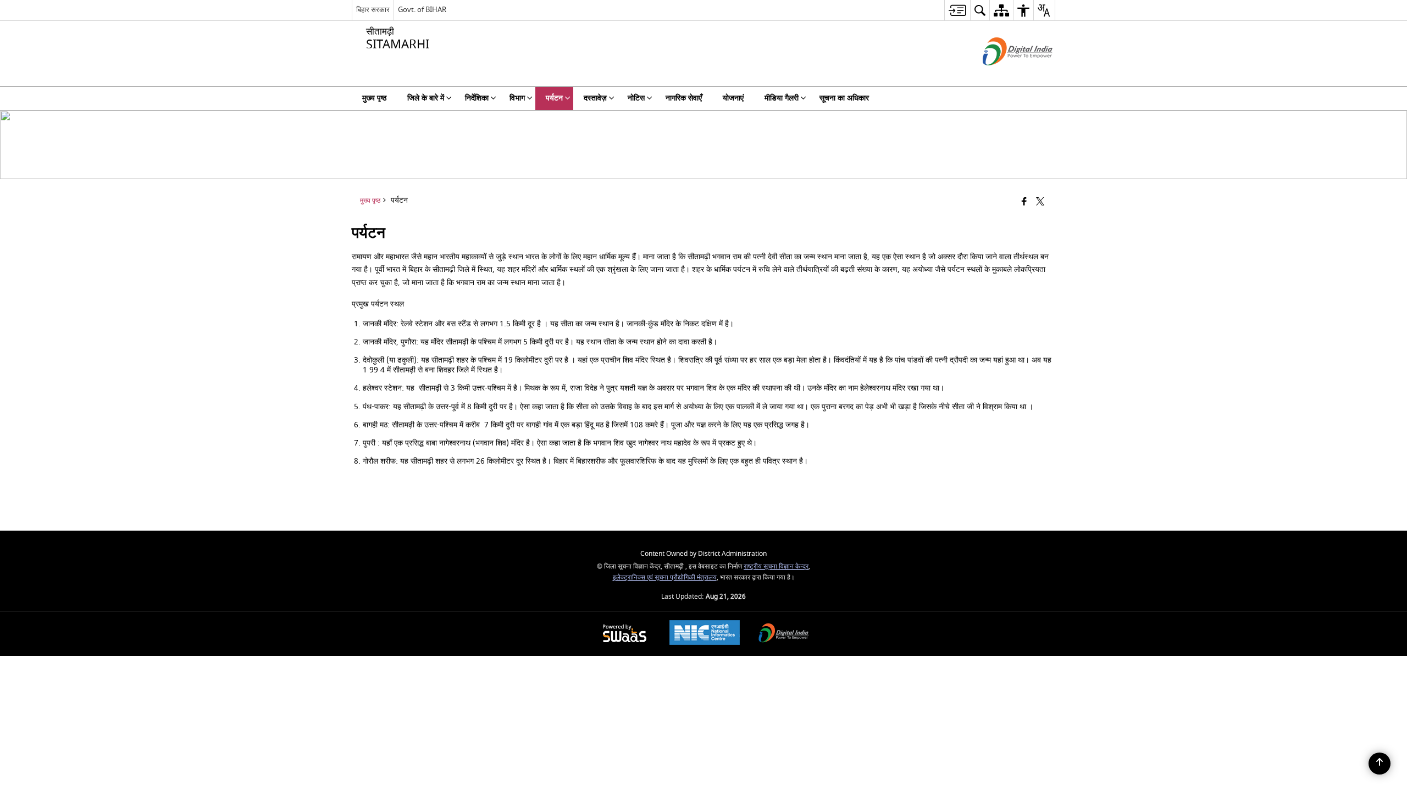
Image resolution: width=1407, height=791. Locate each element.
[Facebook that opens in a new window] (1024, 202)
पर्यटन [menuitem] (554, 98)
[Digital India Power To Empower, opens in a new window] (783, 634)
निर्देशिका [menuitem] (477, 98)
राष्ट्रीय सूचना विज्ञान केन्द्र (776, 566)
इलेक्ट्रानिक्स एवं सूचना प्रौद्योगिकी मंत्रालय (665, 577)
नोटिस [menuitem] (636, 98)
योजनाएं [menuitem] (733, 98)
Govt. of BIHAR (422, 9)
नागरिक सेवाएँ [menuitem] (684, 98)
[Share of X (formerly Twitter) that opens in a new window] (1040, 202)
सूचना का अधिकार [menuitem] (844, 98)
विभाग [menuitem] (517, 98)
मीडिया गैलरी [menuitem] (782, 98)
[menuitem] (957, 10)
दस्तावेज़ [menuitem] (595, 98)
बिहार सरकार (373, 9)
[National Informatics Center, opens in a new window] (704, 634)
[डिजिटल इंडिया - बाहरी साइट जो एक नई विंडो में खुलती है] (1003, 75)
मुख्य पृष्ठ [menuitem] (374, 98)
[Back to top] (1380, 764)
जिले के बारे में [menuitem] (425, 98)
